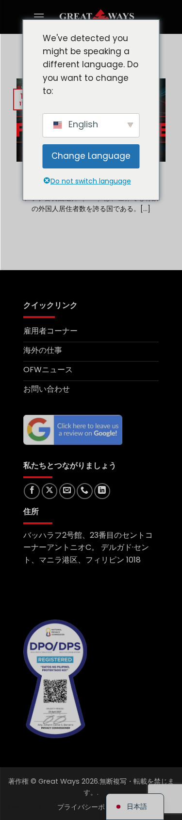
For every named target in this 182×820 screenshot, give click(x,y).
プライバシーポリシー (91, 807)
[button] (39, 17)
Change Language (91, 156)
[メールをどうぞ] (67, 491)
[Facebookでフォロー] (32, 491)
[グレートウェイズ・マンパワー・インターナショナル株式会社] (97, 17)
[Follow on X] (50, 491)
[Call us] (85, 491)
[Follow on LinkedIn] (102, 491)
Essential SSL (31, 806)
